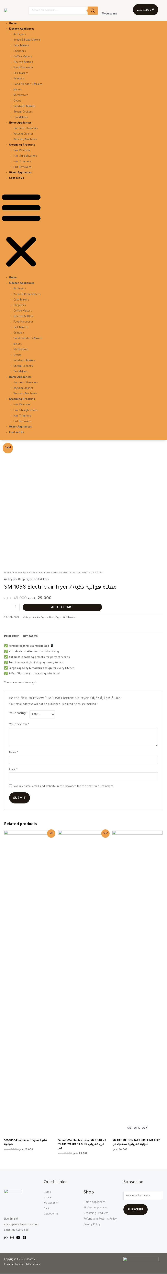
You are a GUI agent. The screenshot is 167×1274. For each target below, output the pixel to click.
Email (13, 769)
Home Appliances (20, 123)
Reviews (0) (30, 636)
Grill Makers (20, 73)
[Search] (93, 11)
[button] (21, 230)
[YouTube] (18, 1237)
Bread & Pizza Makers (27, 40)
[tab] (11, 636)
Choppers (19, 51)
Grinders (19, 78)
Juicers (17, 89)
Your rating (18, 713)
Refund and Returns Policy (100, 1219)
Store (47, 1197)
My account (51, 1203)
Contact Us (16, 178)
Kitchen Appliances (21, 29)
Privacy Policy (92, 1224)
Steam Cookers (23, 112)
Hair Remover (21, 150)
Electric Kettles (23, 62)
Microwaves (20, 95)
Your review (19, 724)
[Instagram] (12, 1237)
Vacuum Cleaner (23, 134)
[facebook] (24, 1237)
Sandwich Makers (24, 106)
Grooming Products (22, 145)
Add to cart (62, 607)
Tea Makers (20, 117)
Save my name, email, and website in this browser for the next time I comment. (63, 786)
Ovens (17, 101)
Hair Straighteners (25, 156)
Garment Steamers (25, 128)
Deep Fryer (43, 572)
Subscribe (135, 1209)
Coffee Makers (22, 56)
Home (12, 23)
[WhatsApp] (6, 1237)
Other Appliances (20, 172)
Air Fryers (19, 34)
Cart (46, 1209)
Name (13, 752)
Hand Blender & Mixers (27, 84)
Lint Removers (22, 167)
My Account (109, 14)
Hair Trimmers (22, 161)
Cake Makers (21, 45)
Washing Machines (25, 139)
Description (11, 636)
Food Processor (23, 67)
